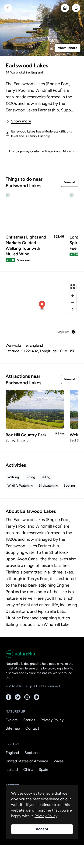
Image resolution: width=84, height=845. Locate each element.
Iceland (12, 769)
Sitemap (13, 728)
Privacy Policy (52, 720)
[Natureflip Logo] (42, 654)
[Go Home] (65, 8)
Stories (29, 720)
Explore (12, 720)
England (12, 752)
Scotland (31, 752)
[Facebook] (8, 697)
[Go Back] (8, 8)
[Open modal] (76, 8)
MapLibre (63, 332)
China (28, 769)
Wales (58, 761)
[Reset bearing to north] (72, 309)
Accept (42, 829)
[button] (42, 306)
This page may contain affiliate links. (40, 151)
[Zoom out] (72, 302)
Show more (21, 121)
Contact (32, 728)
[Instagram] (27, 697)
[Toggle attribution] (73, 332)
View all (69, 182)
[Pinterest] (36, 697)
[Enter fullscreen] (72, 286)
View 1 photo (67, 48)
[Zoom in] (72, 295)
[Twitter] (18, 697)
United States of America (27, 761)
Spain (43, 769)
